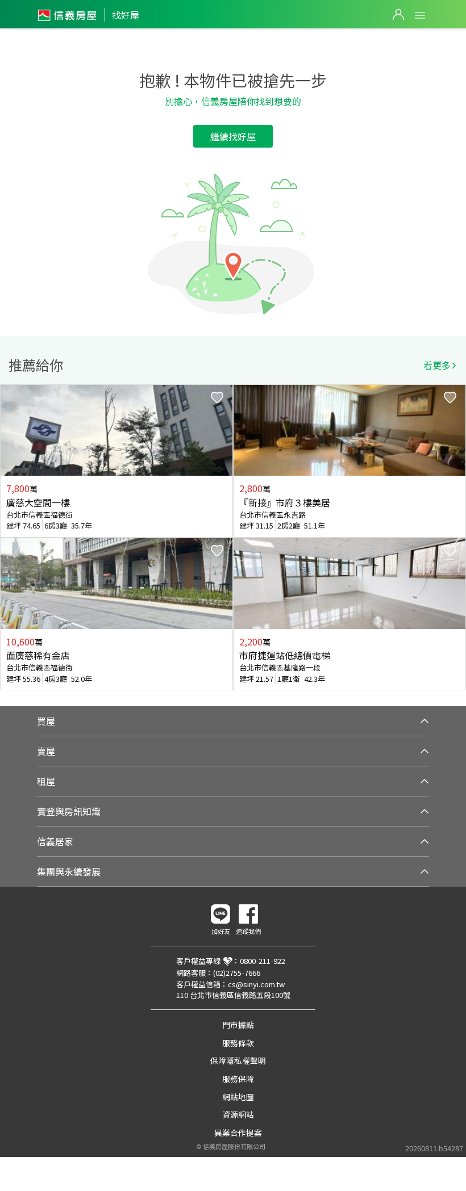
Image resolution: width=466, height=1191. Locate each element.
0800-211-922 (262, 960)
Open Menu (420, 15)
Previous (9, 538)
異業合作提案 (238, 1132)
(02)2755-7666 (236, 972)
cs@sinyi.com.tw (256, 984)
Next (457, 538)
